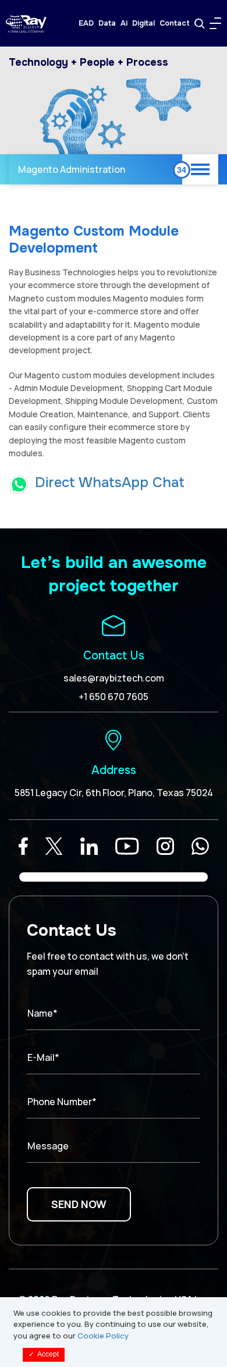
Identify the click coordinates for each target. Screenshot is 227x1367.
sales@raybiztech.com (113, 678)
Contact (174, 23)
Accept (44, 1354)
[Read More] (23, 846)
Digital (143, 23)
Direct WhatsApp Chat (110, 482)
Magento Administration (71, 169)
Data (107, 23)
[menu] (215, 23)
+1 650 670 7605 (113, 696)
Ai (123, 23)
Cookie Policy (103, 1335)
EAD (86, 23)
